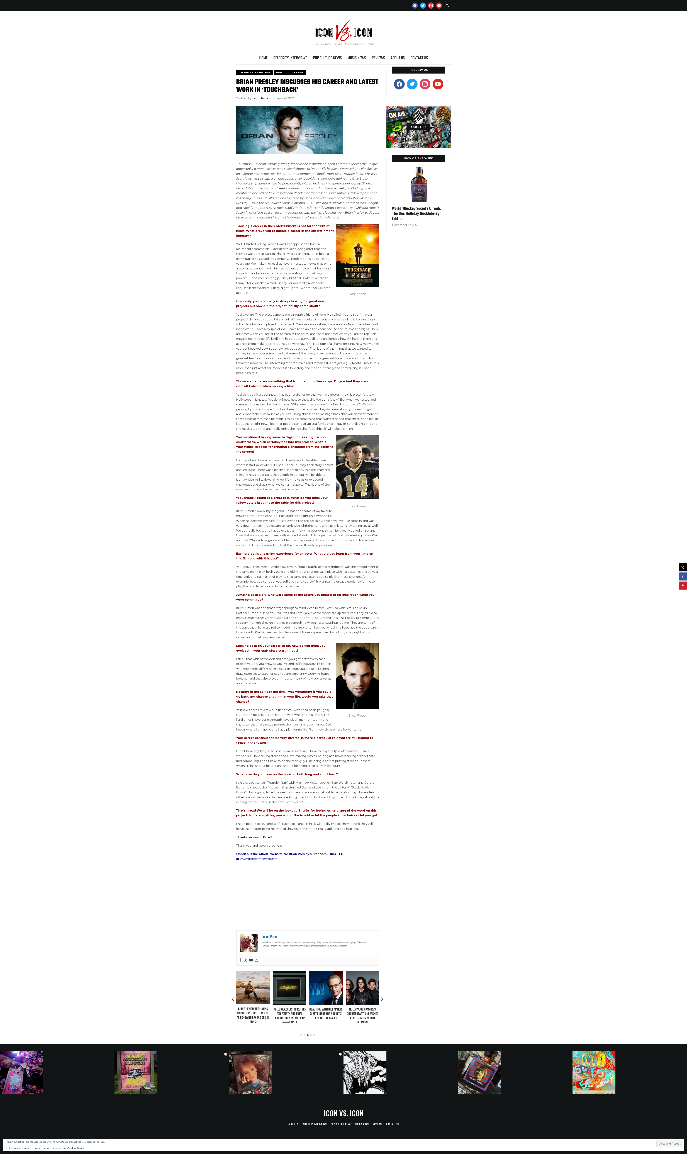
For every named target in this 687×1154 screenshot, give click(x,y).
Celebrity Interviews (290, 58)
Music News (356, 58)
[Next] (382, 999)
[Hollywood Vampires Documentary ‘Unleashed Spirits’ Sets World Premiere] (326, 973)
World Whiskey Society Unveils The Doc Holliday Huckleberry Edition (416, 213)
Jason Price (260, 98)
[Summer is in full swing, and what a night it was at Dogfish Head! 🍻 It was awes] (171, 1072)
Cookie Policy (75, 1148)
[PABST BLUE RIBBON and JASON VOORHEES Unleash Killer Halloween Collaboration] (362, 973)
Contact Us (419, 58)
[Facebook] (240, 960)
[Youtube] (251, 960)
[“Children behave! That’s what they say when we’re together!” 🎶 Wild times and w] (286, 1072)
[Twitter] (245, 960)
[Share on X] (683, 567)
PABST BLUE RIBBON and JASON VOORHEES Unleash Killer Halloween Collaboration (362, 1016)
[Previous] (233, 999)
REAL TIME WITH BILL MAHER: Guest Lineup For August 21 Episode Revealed (289, 1014)
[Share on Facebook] (683, 577)
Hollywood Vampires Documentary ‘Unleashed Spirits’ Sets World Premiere (326, 1016)
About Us (398, 58)
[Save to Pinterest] (683, 586)
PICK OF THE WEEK (418, 158)
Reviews (378, 58)
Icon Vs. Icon (343, 1113)
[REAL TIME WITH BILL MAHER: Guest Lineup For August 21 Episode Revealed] (289, 973)
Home (263, 58)
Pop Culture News (327, 58)
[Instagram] (256, 960)
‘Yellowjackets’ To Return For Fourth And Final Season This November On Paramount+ (253, 1016)
